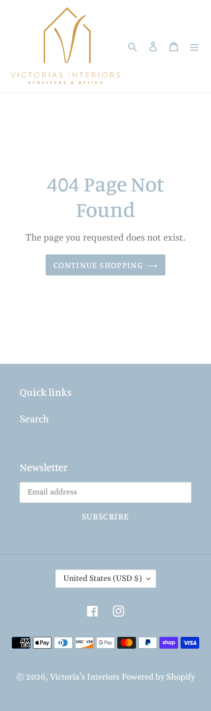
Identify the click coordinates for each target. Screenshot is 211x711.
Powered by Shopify (158, 677)
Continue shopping (98, 265)
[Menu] (194, 46)
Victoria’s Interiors (84, 677)
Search (34, 419)
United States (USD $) (102, 578)
